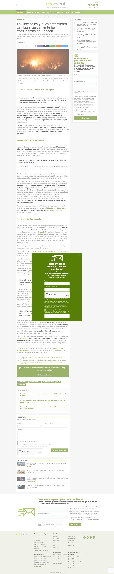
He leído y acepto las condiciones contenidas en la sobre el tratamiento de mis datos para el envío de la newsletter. (56, 311)
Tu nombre (47, 281)
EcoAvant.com (47, 298)
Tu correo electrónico (50, 286)
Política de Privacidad (49, 307)
